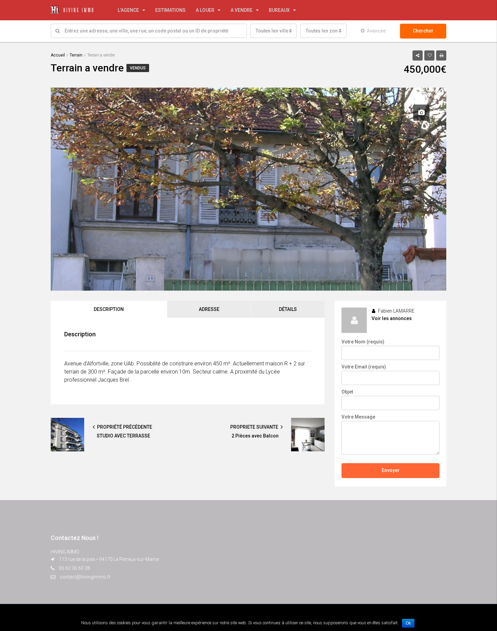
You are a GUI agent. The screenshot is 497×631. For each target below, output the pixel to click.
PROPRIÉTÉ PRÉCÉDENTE (124, 427)
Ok (408, 623)
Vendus (138, 68)
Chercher (423, 30)
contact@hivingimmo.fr (85, 577)
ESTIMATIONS (170, 10)
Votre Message (358, 417)
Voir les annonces (392, 318)
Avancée (376, 30)
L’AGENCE (128, 10)
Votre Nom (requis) (362, 341)
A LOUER (205, 10)
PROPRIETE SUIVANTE (254, 427)
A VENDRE (242, 10)
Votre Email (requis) (363, 366)
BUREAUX (279, 10)
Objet (347, 392)
